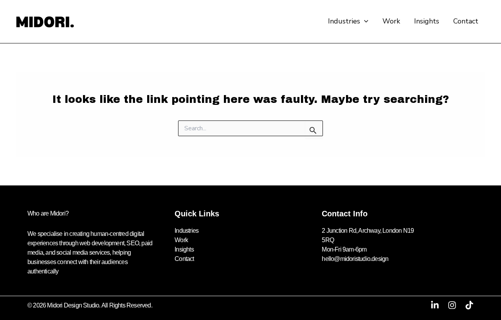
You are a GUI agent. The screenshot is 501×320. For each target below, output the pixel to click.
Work (391, 21)
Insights (426, 21)
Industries (344, 21)
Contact (465, 21)
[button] (364, 21)
